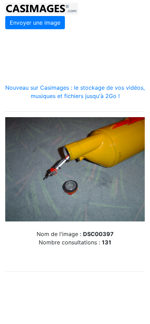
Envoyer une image (35, 22)
